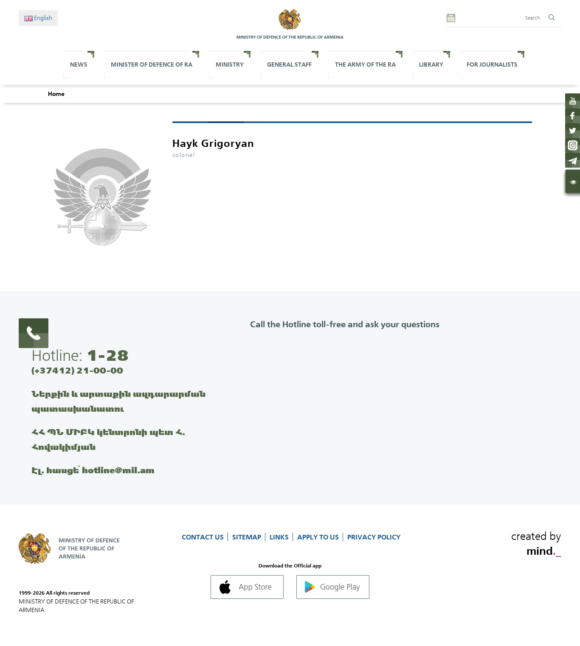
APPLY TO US (319, 537)
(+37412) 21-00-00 (77, 370)
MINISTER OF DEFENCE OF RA (151, 64)
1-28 (107, 355)
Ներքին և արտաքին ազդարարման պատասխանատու (118, 401)
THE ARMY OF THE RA (365, 64)
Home (56, 94)
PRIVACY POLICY (373, 537)
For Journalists (492, 64)
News (78, 64)
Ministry (230, 64)
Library (431, 64)
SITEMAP (247, 537)
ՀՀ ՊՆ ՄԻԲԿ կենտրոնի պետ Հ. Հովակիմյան (108, 439)
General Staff (289, 64)
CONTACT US (203, 537)
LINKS (280, 537)
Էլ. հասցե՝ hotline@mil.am (93, 470)
